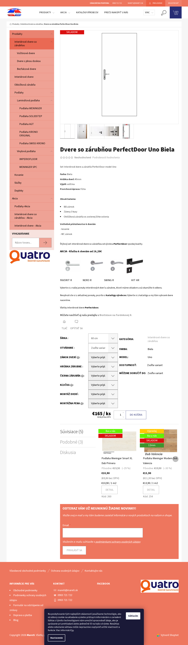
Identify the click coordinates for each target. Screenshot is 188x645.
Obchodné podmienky (25, 590)
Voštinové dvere (26, 53)
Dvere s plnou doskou (29, 61)
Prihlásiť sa (74, 550)
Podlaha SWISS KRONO (32, 143)
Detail (110, 490)
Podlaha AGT (26, 124)
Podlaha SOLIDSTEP (30, 116)
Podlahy (18, 92)
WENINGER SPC (28, 167)
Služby (17, 183)
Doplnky (18, 191)
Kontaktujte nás (93, 571)
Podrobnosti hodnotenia (106, 157)
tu (72, 630)
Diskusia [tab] (68, 452)
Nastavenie (56, 638)
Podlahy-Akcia (22, 206)
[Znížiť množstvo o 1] (123, 417)
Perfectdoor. (92, 307)
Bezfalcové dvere (26, 69)
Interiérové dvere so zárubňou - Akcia (25, 216)
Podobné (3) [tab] (71, 442)
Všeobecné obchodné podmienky (28, 571)
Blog (15, 620)
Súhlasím (133, 616)
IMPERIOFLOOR (28, 159)
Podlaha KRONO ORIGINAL (28, 133)
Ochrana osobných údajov (65, 571)
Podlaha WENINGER (30, 108)
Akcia (15, 198)
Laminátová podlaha (28, 100)
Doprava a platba (22, 615)
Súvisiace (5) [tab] (71, 431)
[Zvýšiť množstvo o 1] (123, 413)
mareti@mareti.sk (68, 590)
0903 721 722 (65, 595)
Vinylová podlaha (26, 151)
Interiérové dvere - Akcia (27, 226)
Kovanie (18, 175)
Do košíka (136, 415)
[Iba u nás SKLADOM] (119, 442)
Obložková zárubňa (24, 85)
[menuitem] (46, 12)
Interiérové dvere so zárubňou (25, 43)
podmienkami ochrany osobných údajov (117, 542)
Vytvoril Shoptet (170, 635)
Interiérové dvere (23, 77)
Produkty (17, 34)
